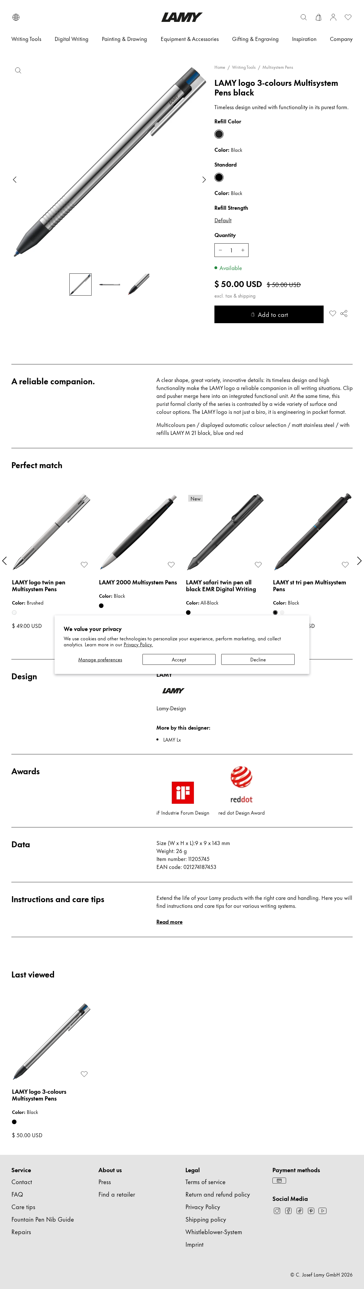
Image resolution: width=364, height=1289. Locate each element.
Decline (258, 659)
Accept (179, 659)
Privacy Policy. (138, 644)
